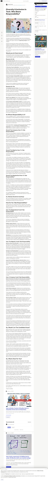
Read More (8, 417)
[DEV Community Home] (1, 1)
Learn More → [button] (38, 56)
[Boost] (2, 41)
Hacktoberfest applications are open (40, 49)
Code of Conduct (16, 429)
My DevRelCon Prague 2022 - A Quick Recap (40, 27)
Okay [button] (2, 479)
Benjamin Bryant (10, 4)
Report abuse (21, 429)
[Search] (4, 1)
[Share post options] (2, 44)
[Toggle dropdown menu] (31, 391)
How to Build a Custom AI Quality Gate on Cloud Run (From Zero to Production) (17, 408)
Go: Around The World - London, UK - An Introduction (41, 31)
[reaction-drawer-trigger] (2, 33)
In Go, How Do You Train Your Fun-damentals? (40, 23)
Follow (41, 6)
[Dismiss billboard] (46, 469)
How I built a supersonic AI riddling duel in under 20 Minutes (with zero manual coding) (18, 457)
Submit (9, 427)
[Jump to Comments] (2, 36)
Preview (13, 427)
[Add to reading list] (2, 39)
